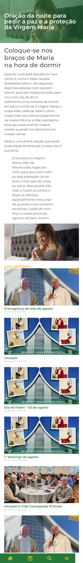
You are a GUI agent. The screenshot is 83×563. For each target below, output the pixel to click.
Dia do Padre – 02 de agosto (26, 407)
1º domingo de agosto (21, 457)
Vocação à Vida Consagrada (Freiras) (33, 506)
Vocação (11, 358)
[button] (49, 558)
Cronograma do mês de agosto (28, 308)
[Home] (10, 558)
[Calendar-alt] (30, 558)
